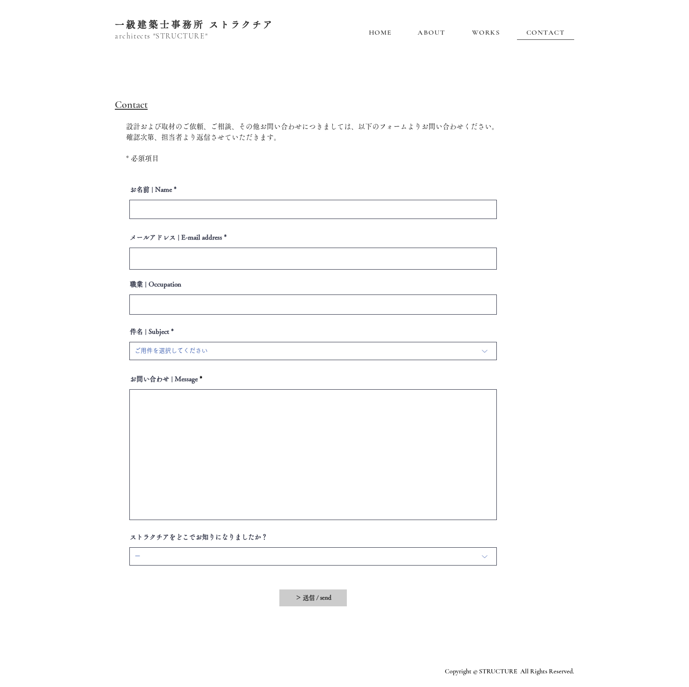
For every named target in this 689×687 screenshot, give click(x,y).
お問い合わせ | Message (164, 379)
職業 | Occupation (155, 284)
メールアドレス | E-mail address (176, 237)
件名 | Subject (149, 331)
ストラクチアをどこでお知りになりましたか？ (199, 537)
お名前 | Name (151, 189)
